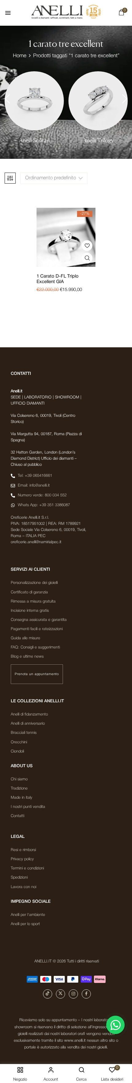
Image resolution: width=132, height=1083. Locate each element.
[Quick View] (87, 258)
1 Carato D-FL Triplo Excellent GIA (58, 279)
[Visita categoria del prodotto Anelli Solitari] (34, 100)
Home (19, 56)
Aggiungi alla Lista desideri (87, 245)
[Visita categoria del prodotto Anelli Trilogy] (98, 100)
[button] (121, 14)
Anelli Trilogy (98, 140)
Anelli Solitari (34, 140)
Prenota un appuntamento (37, 674)
